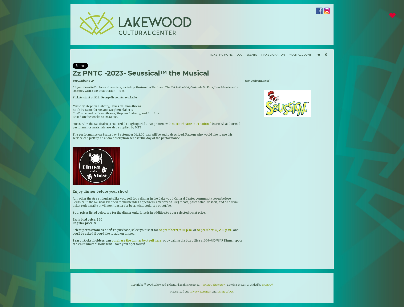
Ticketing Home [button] (221, 54)
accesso (267, 284)
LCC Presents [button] (247, 54)
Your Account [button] (300, 54)
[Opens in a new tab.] (319, 12)
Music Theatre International (191, 124)
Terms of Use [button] (225, 291)
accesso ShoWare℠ (214, 284)
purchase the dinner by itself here (136, 240)
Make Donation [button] (273, 54)
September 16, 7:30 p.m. (214, 230)
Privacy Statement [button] (200, 291)
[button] (321, 54)
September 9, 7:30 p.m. (176, 230)
